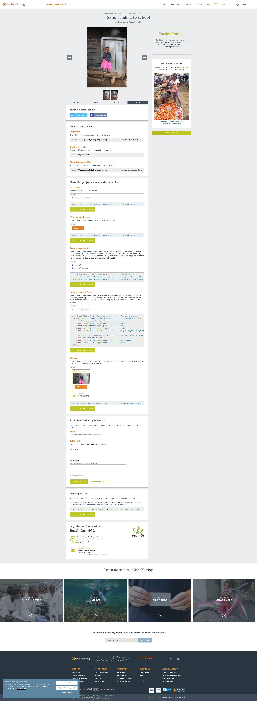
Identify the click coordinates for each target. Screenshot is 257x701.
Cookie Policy (21, 688)
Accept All (67, 683)
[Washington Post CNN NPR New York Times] (100, 690)
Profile (82, 543)
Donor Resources (168, 678)
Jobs (141, 675)
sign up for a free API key (119, 504)
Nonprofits (175, 4)
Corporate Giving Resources (171, 675)
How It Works (144, 672)
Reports (96, 102)
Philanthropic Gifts (78, 675)
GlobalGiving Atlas (123, 681)
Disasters (198, 4)
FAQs (141, 678)
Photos (117, 102)
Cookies (164, 697)
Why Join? (98, 675)
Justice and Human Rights (112, 13)
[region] (41, 688)
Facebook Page (84, 541)
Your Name (74, 450)
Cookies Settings (66, 693)
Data (183, 697)
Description (74, 461)
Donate (55, 4)
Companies (187, 4)
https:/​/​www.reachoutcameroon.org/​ (91, 539)
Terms (170, 697)
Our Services (121, 672)
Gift (221, 4)
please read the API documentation (90, 504)
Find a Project (171, 133)
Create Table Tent (98, 481)
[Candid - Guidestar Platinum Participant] (159, 690)
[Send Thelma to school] (81, 378)
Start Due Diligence (101, 672)
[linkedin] (178, 659)
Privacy (158, 697)
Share (137, 102)
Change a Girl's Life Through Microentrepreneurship (171, 122)
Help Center (147, 658)
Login (244, 4)
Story (76, 102)
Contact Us (143, 681)
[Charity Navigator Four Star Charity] (152, 690)
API (180, 697)
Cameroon (133, 13)
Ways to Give (76, 672)
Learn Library (170, 669)
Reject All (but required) (67, 688)
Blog (208, 4)
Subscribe (145, 640)
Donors (76, 669)
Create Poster (78, 481)
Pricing (175, 697)
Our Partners (121, 675)
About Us (145, 669)
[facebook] (162, 659)
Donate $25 (76, 265)
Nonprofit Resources (169, 672)
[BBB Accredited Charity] (168, 690)
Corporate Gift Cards (124, 678)
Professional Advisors (79, 678)
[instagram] (170, 659)
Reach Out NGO (135, 22)
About (165, 4)
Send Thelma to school (81, 198)
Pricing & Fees (99, 681)
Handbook (98, 678)
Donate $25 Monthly (80, 268)
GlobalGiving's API (127, 498)
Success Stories (167, 681)
